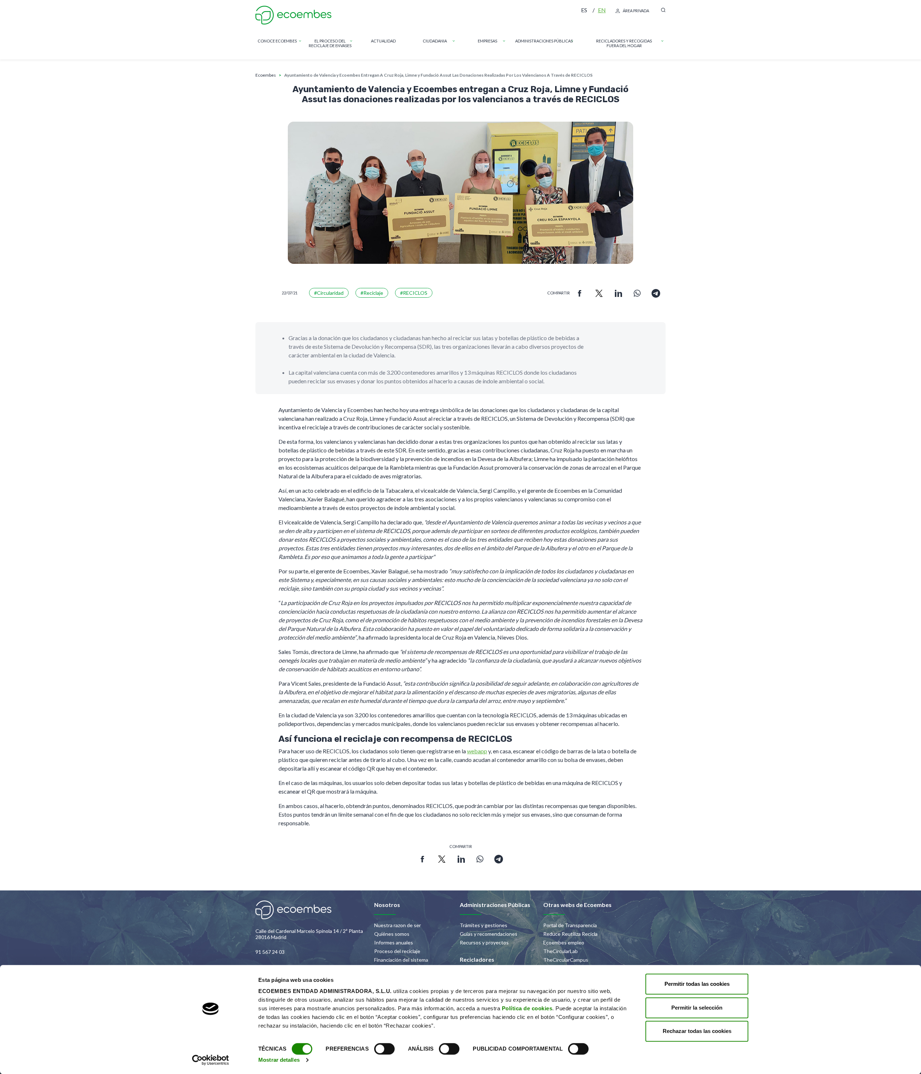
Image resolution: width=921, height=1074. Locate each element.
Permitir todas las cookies (697, 984)
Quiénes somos (391, 934)
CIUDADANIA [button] (435, 41)
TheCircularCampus (565, 960)
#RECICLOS (413, 293)
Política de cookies (527, 1008)
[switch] (384, 1049)
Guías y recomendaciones (488, 934)
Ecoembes (265, 75)
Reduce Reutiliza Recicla (570, 934)
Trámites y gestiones (483, 925)
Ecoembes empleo (563, 942)
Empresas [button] (487, 41)
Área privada (636, 10)
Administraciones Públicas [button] (544, 41)
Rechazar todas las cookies (697, 1031)
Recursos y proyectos (484, 942)
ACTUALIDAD (383, 41)
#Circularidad (329, 293)
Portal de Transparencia (570, 925)
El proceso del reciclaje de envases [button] (330, 43)
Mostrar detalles (279, 1060)
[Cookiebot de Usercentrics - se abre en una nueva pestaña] (210, 1060)
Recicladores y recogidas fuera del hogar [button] (624, 43)
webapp (477, 751)
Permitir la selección (696, 1008)
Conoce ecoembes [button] (277, 41)
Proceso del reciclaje (397, 951)
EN (602, 9)
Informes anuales (393, 942)
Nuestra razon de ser (397, 925)
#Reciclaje (371, 293)
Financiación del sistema (401, 960)
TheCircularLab (560, 951)
